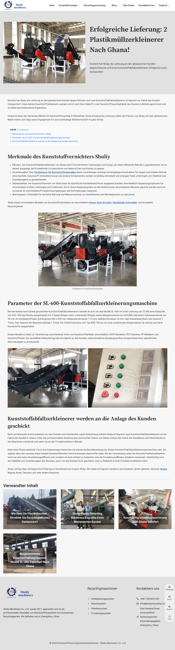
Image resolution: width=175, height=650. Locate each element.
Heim (51, 5)
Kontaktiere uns (147, 5)
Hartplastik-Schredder (125, 202)
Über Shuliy (128, 5)
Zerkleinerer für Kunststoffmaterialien (55, 172)
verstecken (22, 130)
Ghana (163, 469)
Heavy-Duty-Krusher (100, 202)
